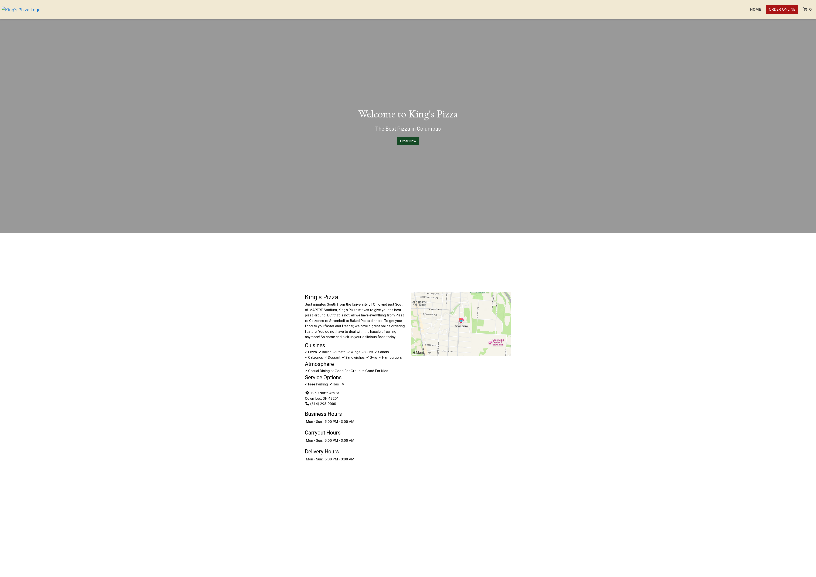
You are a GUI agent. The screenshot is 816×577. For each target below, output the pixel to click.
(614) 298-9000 (323, 404)
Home (755, 9)
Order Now (408, 141)
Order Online (782, 9)
